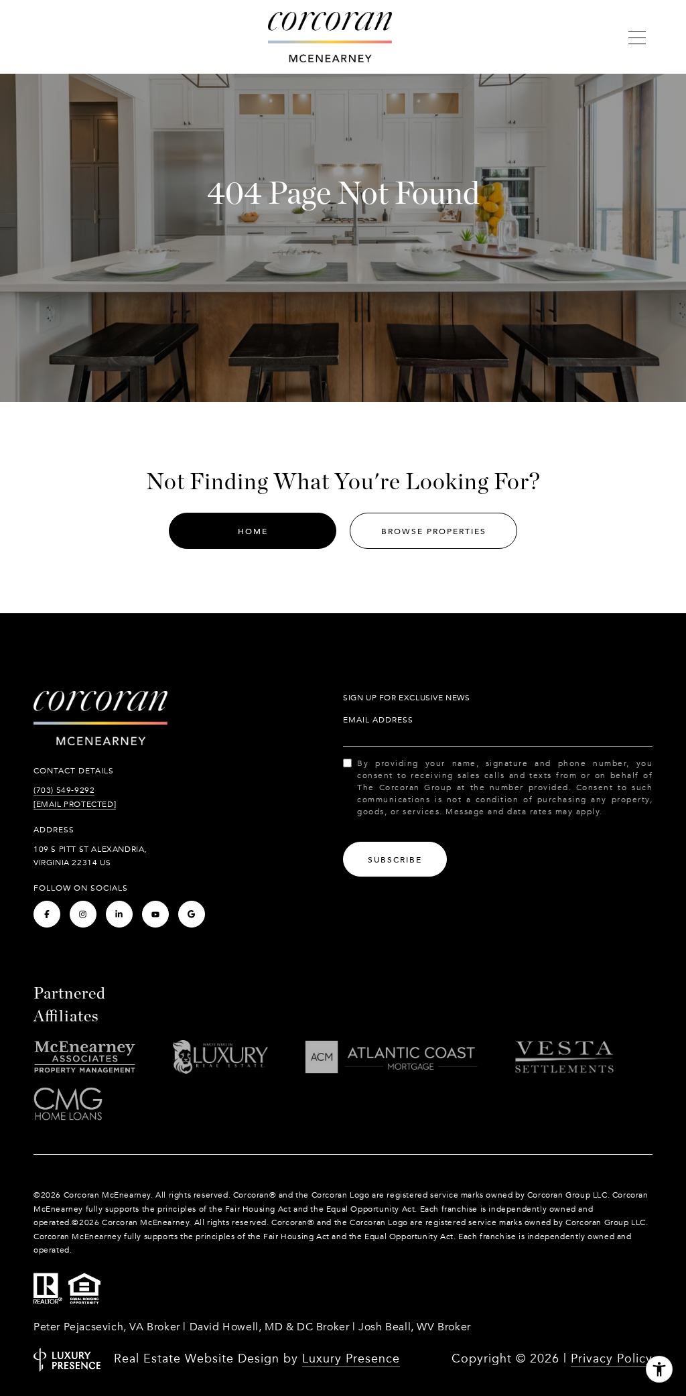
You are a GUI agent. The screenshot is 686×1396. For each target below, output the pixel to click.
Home (253, 531)
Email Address (378, 719)
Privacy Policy (612, 1358)
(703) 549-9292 (63, 790)
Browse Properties (433, 531)
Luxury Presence (351, 1358)
